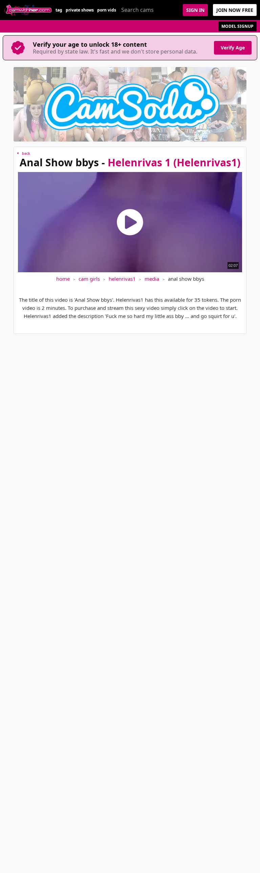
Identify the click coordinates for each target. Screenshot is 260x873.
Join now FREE (234, 10)
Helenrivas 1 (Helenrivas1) (174, 162)
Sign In (195, 10)
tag (59, 10)
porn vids (106, 10)
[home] (27, 10)
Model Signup (237, 26)
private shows (80, 10)
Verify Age (233, 47)
